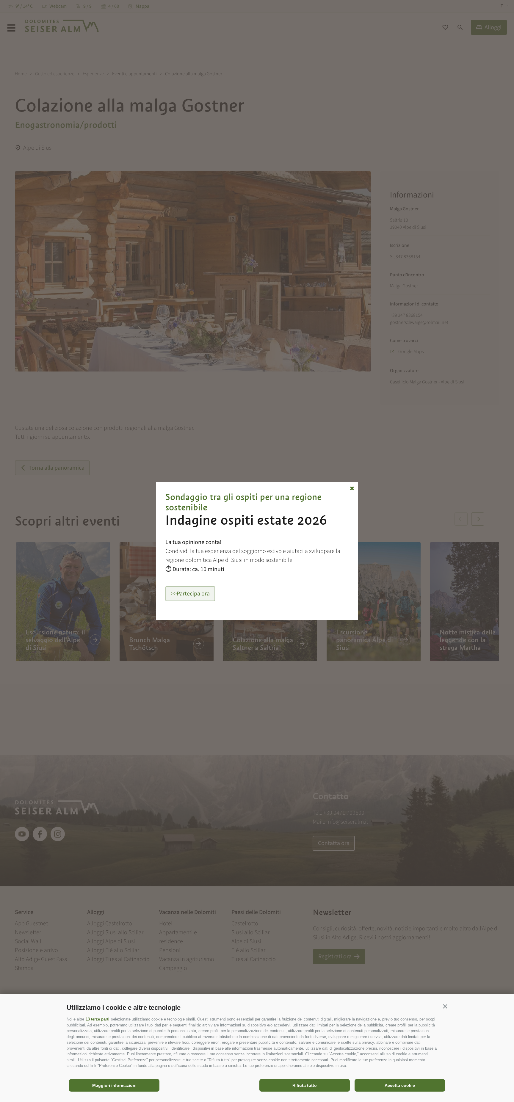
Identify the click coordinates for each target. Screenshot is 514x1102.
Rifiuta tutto (304, 1085)
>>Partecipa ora (190, 594)
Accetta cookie (400, 1085)
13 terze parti (97, 1019)
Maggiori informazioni (114, 1085)
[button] (445, 1006)
